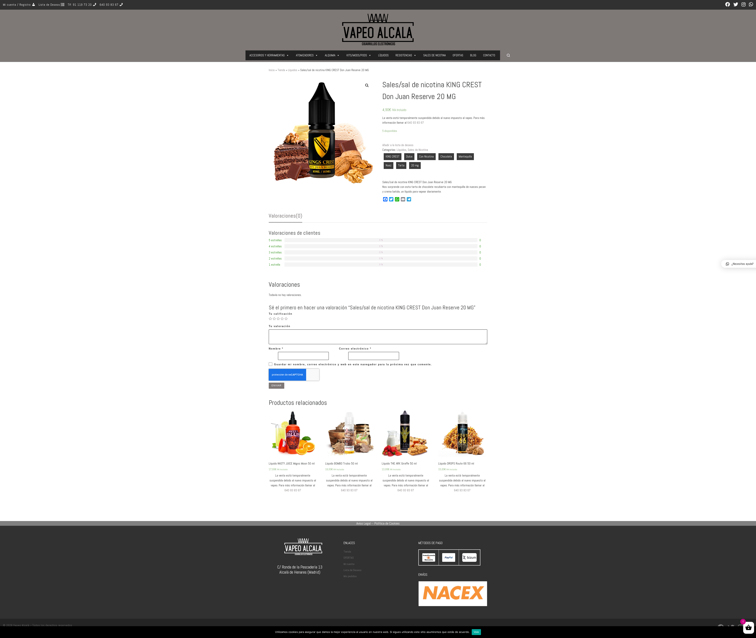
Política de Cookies (387, 523)
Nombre (276, 348)
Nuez (388, 165)
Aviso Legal (363, 523)
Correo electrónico (355, 348)
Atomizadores (305, 55)
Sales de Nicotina (434, 55)
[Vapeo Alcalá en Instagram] (743, 4)
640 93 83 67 (415, 123)
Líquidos (383, 55)
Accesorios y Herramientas (267, 55)
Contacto (489, 55)
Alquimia (330, 55)
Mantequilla (465, 156)
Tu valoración (279, 326)
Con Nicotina (426, 156)
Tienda (281, 70)
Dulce (409, 156)
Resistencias (404, 55)
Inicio (272, 70)
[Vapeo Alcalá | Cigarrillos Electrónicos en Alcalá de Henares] (378, 28)
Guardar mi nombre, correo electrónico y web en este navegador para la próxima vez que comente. (353, 364)
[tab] (285, 216)
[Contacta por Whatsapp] (751, 4)
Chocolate (446, 156)
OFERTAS (458, 55)
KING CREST (392, 156)
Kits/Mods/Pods (356, 55)
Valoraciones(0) (285, 215)
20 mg (415, 165)
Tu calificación (280, 313)
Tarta (401, 165)
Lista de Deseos (352, 570)
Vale (476, 631)
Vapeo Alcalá (21, 625)
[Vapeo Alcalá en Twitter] (735, 4)
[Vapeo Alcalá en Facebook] (727, 4)
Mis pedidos (350, 576)
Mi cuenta (349, 564)
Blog (473, 55)
